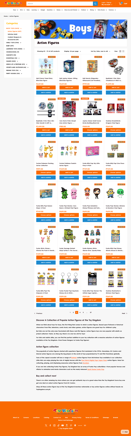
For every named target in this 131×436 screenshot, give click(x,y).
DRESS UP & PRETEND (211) (15, 64)
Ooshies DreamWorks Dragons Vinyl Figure (113, 122)
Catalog (46, 417)
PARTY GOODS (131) (13, 73)
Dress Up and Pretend (71, 10)
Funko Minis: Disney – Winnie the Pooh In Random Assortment (45, 250)
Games (59, 10)
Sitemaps (106, 417)
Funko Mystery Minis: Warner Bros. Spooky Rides (92, 249)
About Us (16, 417)
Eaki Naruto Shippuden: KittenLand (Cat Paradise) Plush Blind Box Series (91, 80)
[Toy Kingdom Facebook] (50, 425)
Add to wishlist (46, 92)
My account (106, 4)
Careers (26, 417)
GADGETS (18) (11, 55)
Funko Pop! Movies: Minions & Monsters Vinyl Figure (115, 207)
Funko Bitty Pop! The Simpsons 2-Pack (43, 292)
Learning (34, 10)
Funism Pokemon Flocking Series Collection (44, 164)
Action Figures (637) (14, 31)
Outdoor (83, 10)
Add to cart (46, 87)
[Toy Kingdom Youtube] (62, 425)
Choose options (92, 130)
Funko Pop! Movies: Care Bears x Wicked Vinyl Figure (68, 207)
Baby (28, 10)
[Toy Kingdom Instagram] (54, 425)
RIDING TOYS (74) (12, 70)
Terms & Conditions (92, 417)
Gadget (43, 10)
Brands (115, 417)
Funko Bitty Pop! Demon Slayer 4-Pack (44, 207)
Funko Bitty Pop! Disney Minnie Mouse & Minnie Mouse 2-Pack (114, 250)
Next (123, 313)
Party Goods (101, 10)
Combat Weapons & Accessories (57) (14, 38)
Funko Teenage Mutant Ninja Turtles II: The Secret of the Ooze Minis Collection (68, 250)
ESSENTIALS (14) (12, 58)
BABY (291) (10, 46)
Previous (39, 313)
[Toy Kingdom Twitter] (46, 425)
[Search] (95, 4)
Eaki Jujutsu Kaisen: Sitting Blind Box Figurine (68, 79)
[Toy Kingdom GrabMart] (85, 425)
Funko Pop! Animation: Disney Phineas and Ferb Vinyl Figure (91, 207)
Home (6, 16)
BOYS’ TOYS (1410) (13, 28)
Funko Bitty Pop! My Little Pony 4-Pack (91, 164)
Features (111, 10)
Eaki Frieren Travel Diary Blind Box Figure (44, 79)
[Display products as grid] (120, 51)
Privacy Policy (76, 417)
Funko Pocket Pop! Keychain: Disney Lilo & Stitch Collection (69, 292)
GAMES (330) (11, 61)
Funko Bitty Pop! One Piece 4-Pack (115, 164)
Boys (14, 10)
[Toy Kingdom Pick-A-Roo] (80, 426)
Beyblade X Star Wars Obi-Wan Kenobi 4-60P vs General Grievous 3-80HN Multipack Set (45, 122)
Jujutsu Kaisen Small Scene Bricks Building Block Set (92, 122)
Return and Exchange (65, 420)
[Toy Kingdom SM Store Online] (67, 425)
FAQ (66, 417)
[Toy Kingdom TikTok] (58, 425)
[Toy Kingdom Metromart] (71, 425)
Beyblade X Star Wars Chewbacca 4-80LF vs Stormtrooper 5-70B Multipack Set (113, 80)
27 (91, 312)
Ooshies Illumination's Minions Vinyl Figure (113, 292)
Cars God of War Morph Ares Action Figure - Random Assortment (67, 122)
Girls (21, 10)
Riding (92, 10)
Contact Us (57, 417)
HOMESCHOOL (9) (12, 52)
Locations (36, 417)
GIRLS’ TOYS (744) (12, 42)
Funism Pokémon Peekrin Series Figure (67, 164)
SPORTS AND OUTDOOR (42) (16, 67)
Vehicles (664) (12, 34)
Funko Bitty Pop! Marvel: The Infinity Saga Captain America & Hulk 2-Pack (92, 292)
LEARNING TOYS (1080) (14, 49)
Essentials (50, 10)
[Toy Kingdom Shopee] (75, 425)
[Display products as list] (123, 51)
